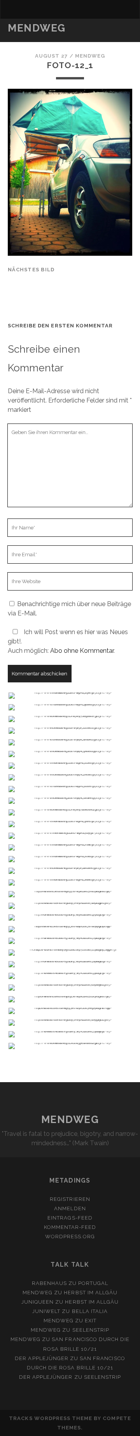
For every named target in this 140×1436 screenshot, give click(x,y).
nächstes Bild (31, 269)
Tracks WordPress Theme (50, 1418)
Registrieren (70, 1199)
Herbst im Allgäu (90, 1292)
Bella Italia (90, 1311)
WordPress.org (70, 1236)
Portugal (93, 1283)
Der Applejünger (41, 1358)
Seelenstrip (90, 1330)
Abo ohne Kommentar (82, 650)
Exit (90, 1321)
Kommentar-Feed (70, 1227)
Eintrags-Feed (70, 1218)
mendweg (90, 56)
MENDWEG (37, 28)
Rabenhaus (49, 1283)
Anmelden (70, 1208)
